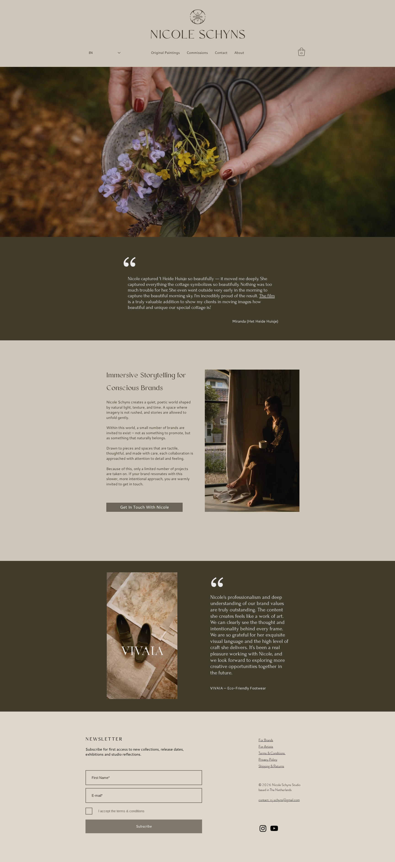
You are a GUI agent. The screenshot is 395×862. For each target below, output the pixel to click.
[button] (301, 52)
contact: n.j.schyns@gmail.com (279, 799)
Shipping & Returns (271, 766)
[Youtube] (274, 828)
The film (267, 295)
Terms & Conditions (272, 753)
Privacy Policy (268, 759)
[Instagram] (263, 828)
